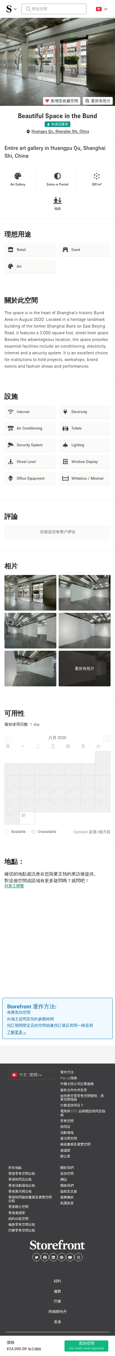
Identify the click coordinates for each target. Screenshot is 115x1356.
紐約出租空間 (18, 1218)
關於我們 (67, 1167)
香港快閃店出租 (20, 1179)
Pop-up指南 (68, 1078)
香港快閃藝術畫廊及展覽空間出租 (30, 1199)
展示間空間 (68, 1138)
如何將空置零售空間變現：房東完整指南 (82, 1097)
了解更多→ (17, 1032)
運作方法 (67, 1072)
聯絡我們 (67, 1185)
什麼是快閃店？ (72, 1105)
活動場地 (67, 1132)
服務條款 (67, 1197)
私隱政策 (67, 1203)
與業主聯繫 (14, 886)
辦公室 (65, 1156)
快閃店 (65, 1126)
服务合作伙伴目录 (73, 1090)
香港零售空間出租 (21, 1173)
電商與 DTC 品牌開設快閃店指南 (82, 1112)
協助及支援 (68, 1191)
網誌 (63, 1179)
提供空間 (67, 1173)
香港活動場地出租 (21, 1185)
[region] (57, 951)
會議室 (65, 1150)
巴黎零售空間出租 (21, 1230)
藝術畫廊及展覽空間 (75, 1144)
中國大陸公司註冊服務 (77, 1084)
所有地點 (15, 1167)
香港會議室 (16, 1212)
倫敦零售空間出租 (21, 1224)
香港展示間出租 (20, 1191)
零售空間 (67, 1121)
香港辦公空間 (18, 1206)
